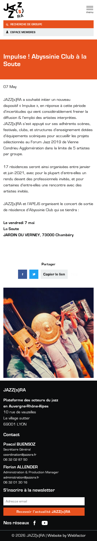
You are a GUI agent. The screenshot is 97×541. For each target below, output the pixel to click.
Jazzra (31, 10)
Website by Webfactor (66, 536)
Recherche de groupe (26, 24)
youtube (44, 523)
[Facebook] (22, 274)
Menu (90, 10)
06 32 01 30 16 (15, 482)
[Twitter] (33, 274)
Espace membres (22, 32)
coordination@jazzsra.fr (19, 454)
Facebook (34, 523)
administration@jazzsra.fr (21, 477)
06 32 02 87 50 (15, 459)
